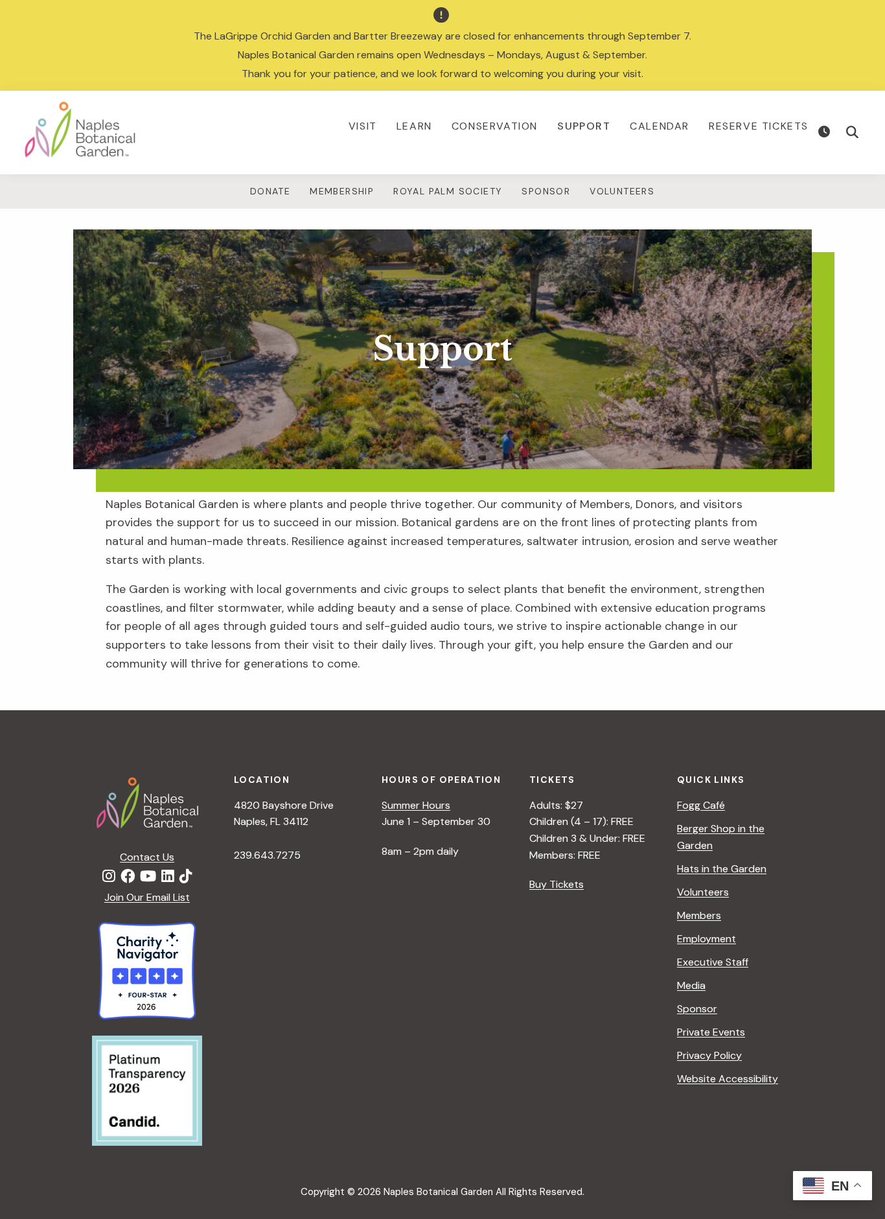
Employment (706, 939)
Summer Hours (416, 805)
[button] (853, 132)
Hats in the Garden (721, 869)
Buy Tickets (556, 884)
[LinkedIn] (167, 876)
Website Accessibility (727, 1078)
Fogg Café (701, 805)
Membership (342, 191)
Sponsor (546, 191)
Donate (270, 191)
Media (691, 985)
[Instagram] (108, 876)
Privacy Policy (709, 1055)
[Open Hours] (825, 132)
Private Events (711, 1032)
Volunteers (622, 191)
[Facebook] (128, 876)
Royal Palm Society (447, 191)
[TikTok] (185, 876)
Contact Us (147, 857)
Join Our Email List (147, 897)
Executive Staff (712, 962)
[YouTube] (148, 876)
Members (699, 915)
